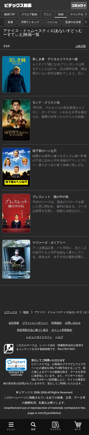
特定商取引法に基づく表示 (32, 330)
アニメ (48, 14)
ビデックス (10, 312)
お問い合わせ (73, 322)
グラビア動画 (29, 14)
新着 (10, 22)
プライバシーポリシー (35, 322)
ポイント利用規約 (61, 330)
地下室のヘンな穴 (44, 150)
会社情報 (14, 322)
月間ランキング (30, 22)
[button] (16, 364)
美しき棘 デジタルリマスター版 (55, 59)
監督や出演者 (73, 22)
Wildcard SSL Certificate (16, 373)
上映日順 (80, 46)
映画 (61, 14)
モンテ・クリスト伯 (46, 102)
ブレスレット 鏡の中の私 (50, 196)
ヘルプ (59, 337)
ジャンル (52, 22)
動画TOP (9, 14)
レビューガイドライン (39, 337)
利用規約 (56, 322)
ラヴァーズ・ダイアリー (49, 242)
